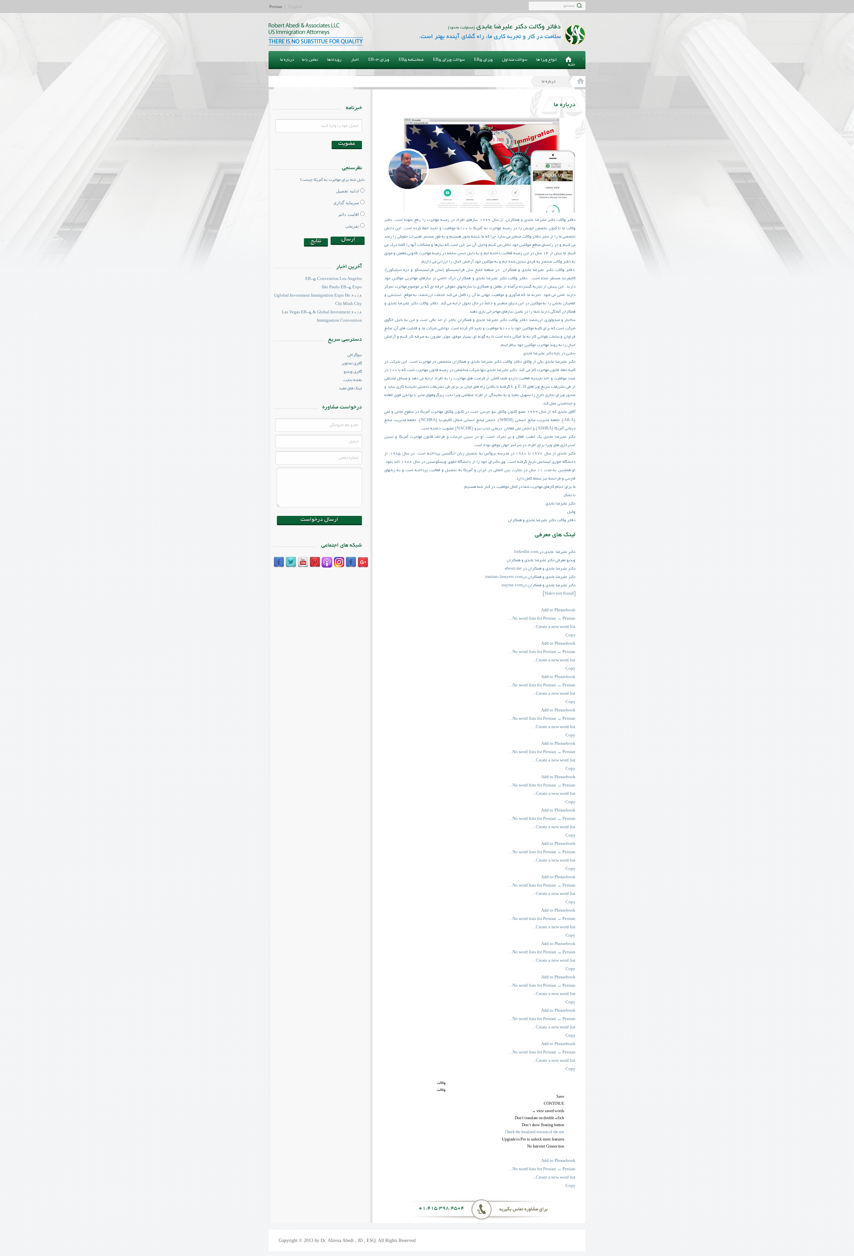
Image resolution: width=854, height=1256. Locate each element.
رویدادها (334, 60)
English (295, 6)
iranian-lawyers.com (504, 577)
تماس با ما (310, 60)
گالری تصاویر (352, 363)
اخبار (355, 60)
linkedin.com (526, 552)
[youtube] (303, 562)
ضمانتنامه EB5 (411, 60)
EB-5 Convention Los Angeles (333, 279)
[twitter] (291, 562)
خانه (571, 65)
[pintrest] (315, 562)
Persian (275, 6)
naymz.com (512, 585)
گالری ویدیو (353, 372)
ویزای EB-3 (378, 60)
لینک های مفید (350, 388)
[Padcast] (327, 562)
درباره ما (287, 60)
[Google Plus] (363, 562)
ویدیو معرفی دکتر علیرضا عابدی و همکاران (541, 560)
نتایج (316, 241)
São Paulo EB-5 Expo (342, 287)
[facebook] (279, 562)
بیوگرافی (354, 355)
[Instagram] (339, 562)
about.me (514, 569)
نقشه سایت (352, 380)
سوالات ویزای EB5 (449, 60)
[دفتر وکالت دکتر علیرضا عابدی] (577, 81)
